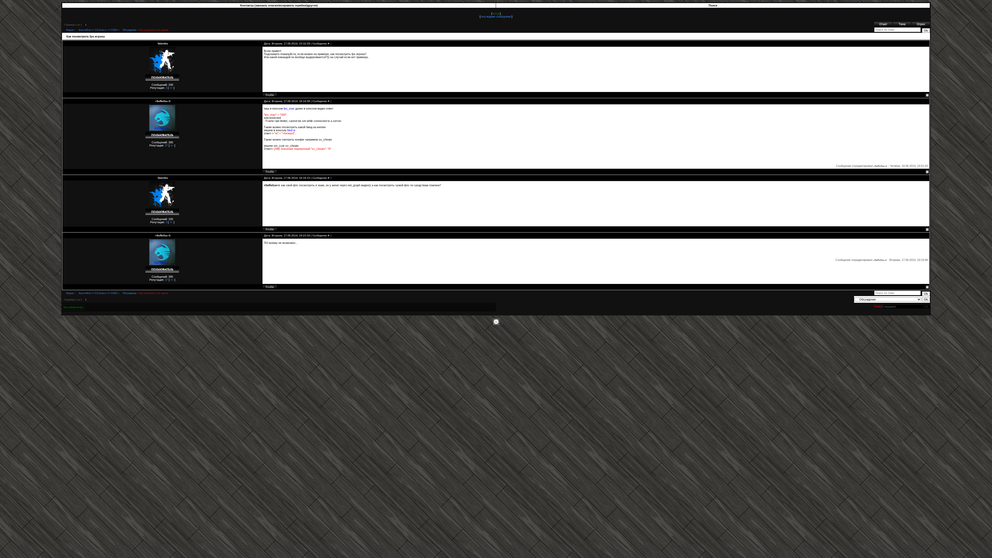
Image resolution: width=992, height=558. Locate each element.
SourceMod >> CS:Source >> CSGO (98, 30)
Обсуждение (129, 30)
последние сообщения (496, 16)
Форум (69, 30)
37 (166, 145)
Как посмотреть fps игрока (153, 30)
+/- (171, 87)
